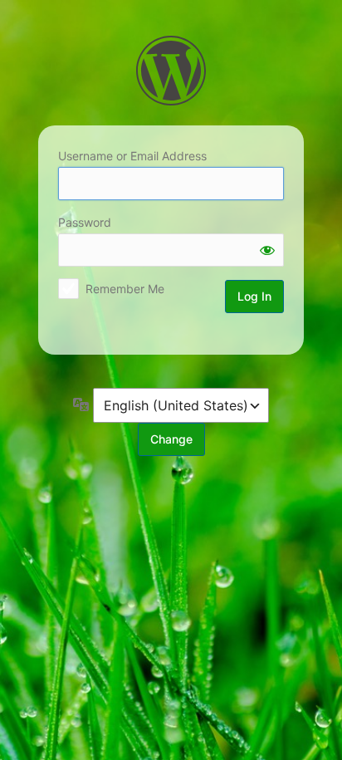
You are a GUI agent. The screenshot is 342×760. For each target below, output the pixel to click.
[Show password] (267, 250)
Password (84, 222)
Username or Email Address (132, 156)
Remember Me (125, 289)
